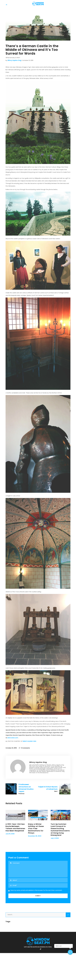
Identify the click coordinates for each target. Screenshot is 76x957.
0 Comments (25, 748)
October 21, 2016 (11, 748)
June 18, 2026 (10, 834)
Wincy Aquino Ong (14, 60)
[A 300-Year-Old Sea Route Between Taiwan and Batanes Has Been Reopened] (15, 815)
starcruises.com (12, 738)
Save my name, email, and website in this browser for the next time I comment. (36, 890)
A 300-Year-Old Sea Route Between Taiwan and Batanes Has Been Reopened (15, 827)
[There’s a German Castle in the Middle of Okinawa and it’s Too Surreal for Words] (18, 767)
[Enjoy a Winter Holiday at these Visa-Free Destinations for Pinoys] (38, 815)
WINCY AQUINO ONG (29, 741)
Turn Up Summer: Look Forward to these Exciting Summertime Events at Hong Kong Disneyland (60, 829)
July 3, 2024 (55, 838)
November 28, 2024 (34, 836)
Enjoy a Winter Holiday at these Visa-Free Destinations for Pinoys (36, 828)
